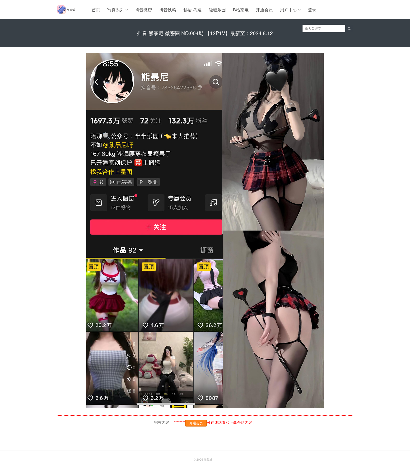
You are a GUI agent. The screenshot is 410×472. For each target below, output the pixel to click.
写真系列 (115, 9)
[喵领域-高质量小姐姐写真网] (66, 9)
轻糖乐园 (217, 9)
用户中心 (288, 9)
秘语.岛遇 (192, 9)
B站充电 (241, 9)
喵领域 (208, 459)
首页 (96, 9)
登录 (312, 9)
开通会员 (264, 9)
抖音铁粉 (167, 9)
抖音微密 (143, 9)
